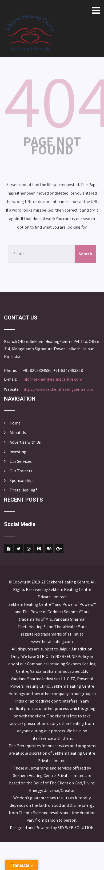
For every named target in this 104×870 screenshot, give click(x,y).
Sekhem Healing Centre (67, 582)
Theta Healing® (24, 490)
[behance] (49, 548)
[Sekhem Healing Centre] (29, 32)
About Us (18, 432)
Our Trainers (21, 471)
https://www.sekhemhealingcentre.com (58, 389)
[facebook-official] (8, 548)
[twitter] (18, 548)
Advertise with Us (25, 442)
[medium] (38, 548)
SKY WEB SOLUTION (76, 827)
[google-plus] (59, 548)
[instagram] (28, 548)
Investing (18, 452)
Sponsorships (22, 480)
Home (15, 423)
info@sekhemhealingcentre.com (52, 379)
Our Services (21, 461)
